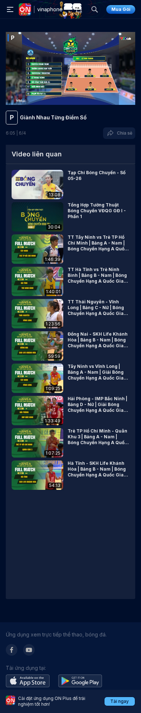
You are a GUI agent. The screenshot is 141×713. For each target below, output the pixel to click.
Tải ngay (119, 701)
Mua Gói (121, 9)
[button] (70, 184)
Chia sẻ (123, 133)
